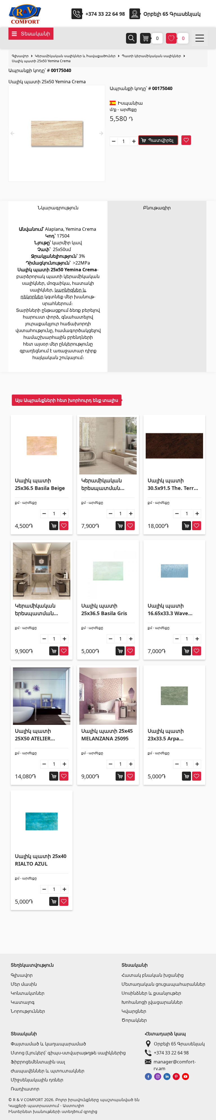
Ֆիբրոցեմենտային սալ (38, 1062)
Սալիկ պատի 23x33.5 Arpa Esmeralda (166, 734)
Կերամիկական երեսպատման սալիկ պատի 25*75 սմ (106, 484)
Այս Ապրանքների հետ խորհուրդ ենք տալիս (66, 400)
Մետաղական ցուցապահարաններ (163, 984)
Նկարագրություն (58, 208)
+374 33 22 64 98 (105, 13)
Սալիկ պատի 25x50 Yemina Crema (41, 61)
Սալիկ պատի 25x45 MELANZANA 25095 (107, 734)
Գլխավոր (20, 55)
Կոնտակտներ (27, 993)
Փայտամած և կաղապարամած (48, 1044)
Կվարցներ (134, 1011)
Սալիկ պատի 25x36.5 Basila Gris (104, 609)
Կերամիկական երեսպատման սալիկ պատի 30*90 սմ (40, 609)
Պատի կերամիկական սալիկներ (151, 55)
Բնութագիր (157, 208)
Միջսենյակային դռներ (37, 1080)
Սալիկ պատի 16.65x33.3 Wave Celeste (168, 609)
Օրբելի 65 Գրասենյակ (179, 1044)
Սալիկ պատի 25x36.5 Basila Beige (40, 484)
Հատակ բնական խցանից (153, 975)
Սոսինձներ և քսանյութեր (151, 993)
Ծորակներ (134, 1020)
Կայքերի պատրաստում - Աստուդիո (46, 1105)
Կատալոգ (23, 1002)
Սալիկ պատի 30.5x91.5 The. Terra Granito (172, 484)
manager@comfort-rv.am (175, 1062)
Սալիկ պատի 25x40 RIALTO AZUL (40, 860)
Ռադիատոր (25, 1089)
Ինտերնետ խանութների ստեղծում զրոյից (52, 1111)
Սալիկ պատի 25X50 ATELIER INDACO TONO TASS (39, 734)
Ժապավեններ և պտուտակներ (47, 1071)
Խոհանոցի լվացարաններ (152, 1002)
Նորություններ (28, 1011)
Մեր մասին (24, 984)
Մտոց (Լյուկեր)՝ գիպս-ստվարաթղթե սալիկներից (68, 1053)
